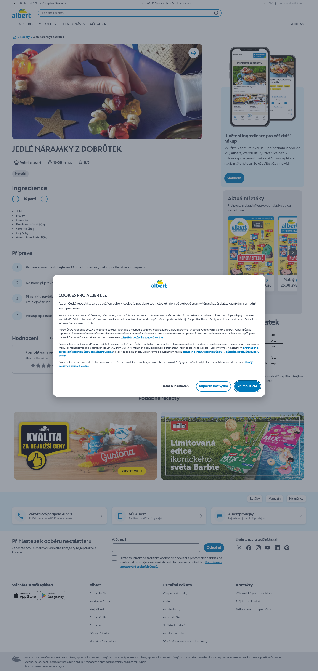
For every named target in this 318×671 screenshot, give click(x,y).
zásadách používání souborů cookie (142, 337)
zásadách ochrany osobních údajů (202, 351)
